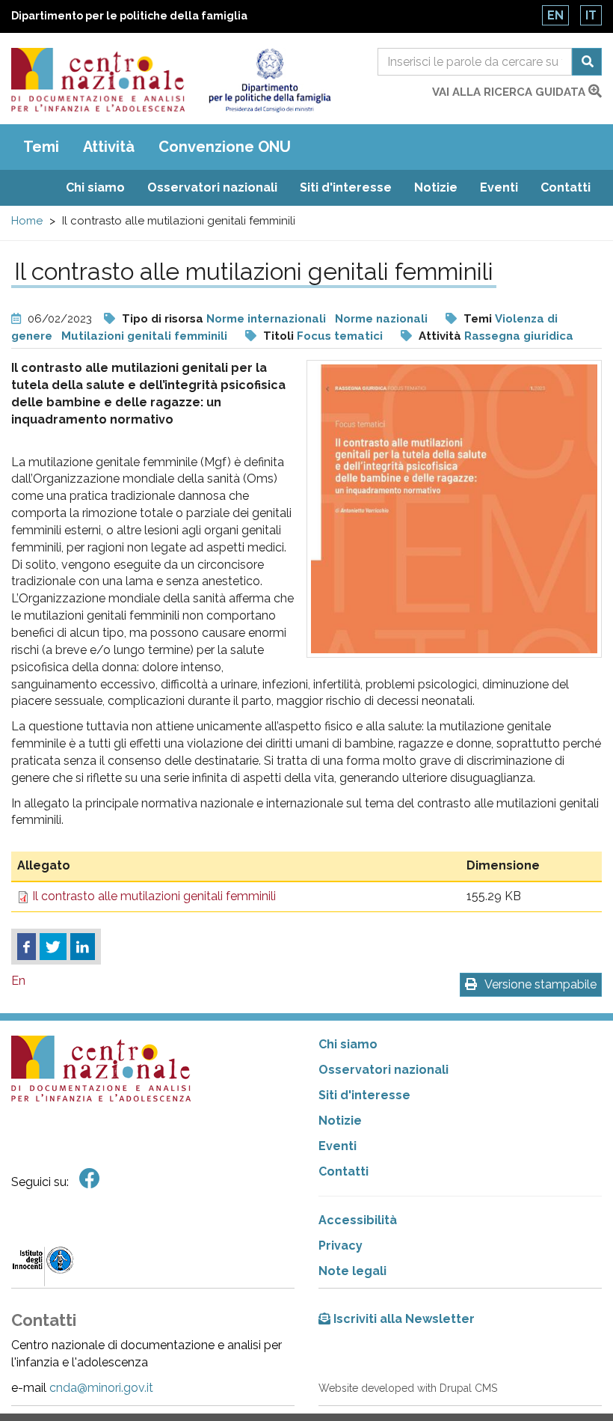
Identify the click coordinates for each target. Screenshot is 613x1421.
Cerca (587, 62)
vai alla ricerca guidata (510, 92)
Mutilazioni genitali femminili (144, 336)
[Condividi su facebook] (26, 946)
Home (27, 220)
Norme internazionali (266, 319)
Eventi (499, 187)
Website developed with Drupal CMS (407, 1388)
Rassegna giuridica (518, 336)
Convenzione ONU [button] (224, 147)
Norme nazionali (381, 319)
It (591, 15)
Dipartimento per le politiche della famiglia (129, 16)
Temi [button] (41, 147)
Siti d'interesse (346, 187)
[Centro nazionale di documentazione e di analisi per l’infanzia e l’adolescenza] (98, 79)
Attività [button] (109, 147)
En (555, 15)
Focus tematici (340, 336)
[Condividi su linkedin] (82, 946)
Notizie (436, 187)
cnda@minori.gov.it (101, 1388)
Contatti (565, 187)
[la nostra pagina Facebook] (90, 1179)
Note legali (352, 1271)
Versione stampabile (540, 984)
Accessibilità (357, 1220)
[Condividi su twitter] (53, 946)
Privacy (340, 1245)
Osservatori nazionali (212, 187)
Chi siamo (95, 187)
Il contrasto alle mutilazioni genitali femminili (154, 896)
